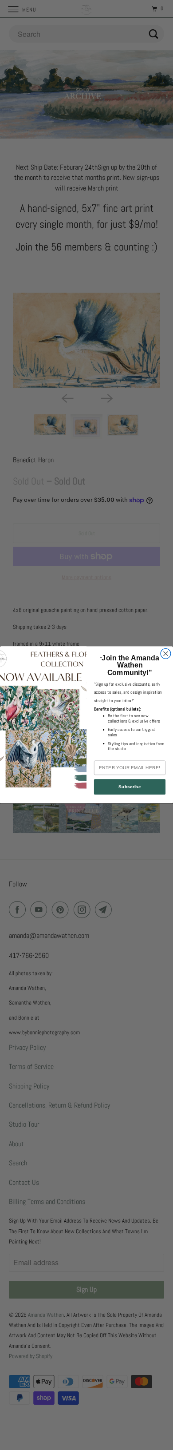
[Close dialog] (166, 654)
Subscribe (129, 786)
